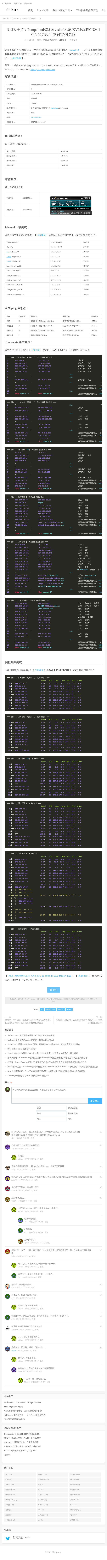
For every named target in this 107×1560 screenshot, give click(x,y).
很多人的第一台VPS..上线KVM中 (22, 1438)
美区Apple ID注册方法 (14, 1415)
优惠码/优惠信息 (29, 18)
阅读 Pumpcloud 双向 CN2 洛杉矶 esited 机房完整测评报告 (40, 976)
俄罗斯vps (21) (75, 1510)
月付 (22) (8, 1510)
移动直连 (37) (10, 1495)
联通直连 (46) (75, 1484)
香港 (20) (73, 1515)
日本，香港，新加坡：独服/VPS (22, 1446)
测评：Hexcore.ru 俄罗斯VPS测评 (22, 1049)
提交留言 (94, 1101)
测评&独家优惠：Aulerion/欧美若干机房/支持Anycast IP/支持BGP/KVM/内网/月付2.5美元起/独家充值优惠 (53, 1067)
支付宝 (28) (74, 1500)
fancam (13, 1350)
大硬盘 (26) (9, 1505)
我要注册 (18, 4)
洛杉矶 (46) (9, 1484)
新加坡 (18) (74, 1520)
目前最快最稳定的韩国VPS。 (22, 1434)
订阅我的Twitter (20, 1537)
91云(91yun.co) (12, 10)
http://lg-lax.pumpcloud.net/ (43, 69)
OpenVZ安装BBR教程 (13, 1407)
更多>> (7, 1455)
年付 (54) (8, 1479)
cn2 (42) (40, 1490)
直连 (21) (8, 1515)
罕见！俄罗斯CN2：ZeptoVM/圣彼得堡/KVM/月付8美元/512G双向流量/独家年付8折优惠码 (46, 1071)
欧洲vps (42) (74, 1490)
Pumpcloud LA (36, 117)
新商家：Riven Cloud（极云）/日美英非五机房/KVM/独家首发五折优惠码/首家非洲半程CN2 (47, 1062)
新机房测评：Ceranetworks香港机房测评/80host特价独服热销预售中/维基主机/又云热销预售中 (47, 1058)
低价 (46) (41, 1484)
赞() (55, 990)
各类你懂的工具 (61, 10)
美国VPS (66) (75, 1474)
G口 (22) (73, 1505)
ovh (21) (41, 1510)
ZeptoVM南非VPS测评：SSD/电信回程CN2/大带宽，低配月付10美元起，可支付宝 (43, 1053)
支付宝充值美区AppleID (14, 1419)
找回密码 (28, 4)
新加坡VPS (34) (11, 1500)
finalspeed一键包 (34, 1402)
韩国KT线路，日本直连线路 (21, 1442)
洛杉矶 (69, 1010)
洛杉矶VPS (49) (43, 1479)
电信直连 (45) (10, 1490)
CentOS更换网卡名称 (33, 1411)
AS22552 (74, 50)
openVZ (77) (42, 1474)
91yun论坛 (42, 10)
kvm (53, 1010)
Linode (9, 252)
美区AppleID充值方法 (36, 1415)
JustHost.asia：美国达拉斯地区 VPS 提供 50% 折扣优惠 (31, 1035)
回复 (32, 1138)
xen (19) (40, 1520)
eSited (48, 1010)
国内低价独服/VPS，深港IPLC (20, 1451)
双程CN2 (61, 1010)
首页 (30, 10)
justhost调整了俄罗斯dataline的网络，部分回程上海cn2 (31, 1040)
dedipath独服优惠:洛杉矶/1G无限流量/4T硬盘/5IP (28, 1076)
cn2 (42, 1010)
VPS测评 (62, 40)
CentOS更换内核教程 (13, 1411)
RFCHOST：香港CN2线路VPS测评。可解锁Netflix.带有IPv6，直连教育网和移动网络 (44, 1044)
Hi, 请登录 (6, 4)
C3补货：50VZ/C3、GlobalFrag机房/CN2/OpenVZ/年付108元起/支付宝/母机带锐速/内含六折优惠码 (28, 1021)
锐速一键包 (9, 1402)
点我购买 (17, 58)
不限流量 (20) (10, 1520)
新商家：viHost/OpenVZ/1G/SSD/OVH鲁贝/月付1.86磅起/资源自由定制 (79, 1021)
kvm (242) (8, 1474)
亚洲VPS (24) (43, 1505)
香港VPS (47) (75, 1479)
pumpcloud (54, 108)
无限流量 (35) (75, 1495)
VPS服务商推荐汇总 (87, 10)
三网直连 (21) (43, 1515)
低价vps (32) (42, 1500)
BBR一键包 (20, 1402)
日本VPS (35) (43, 1495)
